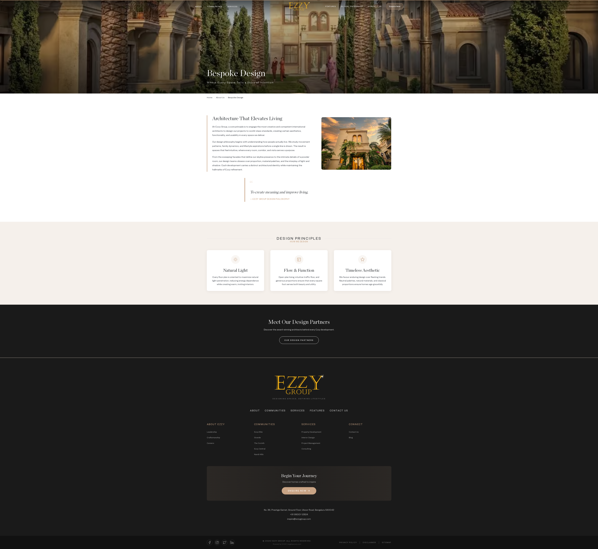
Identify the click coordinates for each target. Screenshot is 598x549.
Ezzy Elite (258, 432)
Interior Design (308, 437)
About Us (220, 97)
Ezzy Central (259, 449)
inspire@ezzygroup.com (299, 519)
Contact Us (354, 432)
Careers (210, 443)
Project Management (310, 443)
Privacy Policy (348, 542)
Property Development (311, 432)
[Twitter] (224, 542)
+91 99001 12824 (299, 514)
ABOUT (198, 6)
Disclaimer (369, 542)
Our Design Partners (299, 340)
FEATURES (330, 6)
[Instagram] (217, 542)
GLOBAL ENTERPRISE (352, 6)
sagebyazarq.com (294, 544)
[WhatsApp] (588, 524)
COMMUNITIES (214, 6)
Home (209, 97)
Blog (351, 437)
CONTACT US (375, 6)
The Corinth (259, 443)
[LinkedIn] (232, 542)
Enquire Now (394, 6)
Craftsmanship (213, 437)
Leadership (212, 432)
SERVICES (232, 6)
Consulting (306, 449)
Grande (257, 437)
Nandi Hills (258, 454)
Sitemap (386, 542)
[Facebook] (209, 542)
